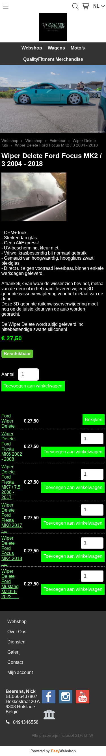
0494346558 (25, 722)
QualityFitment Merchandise (53, 59)
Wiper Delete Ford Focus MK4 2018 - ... (11, 551)
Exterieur (57, 140)
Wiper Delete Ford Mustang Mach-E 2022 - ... (10, 584)
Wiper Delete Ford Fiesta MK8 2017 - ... (11, 518)
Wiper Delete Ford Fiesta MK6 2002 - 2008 (11, 446)
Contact (15, 662)
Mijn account (20, 672)
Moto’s (78, 48)
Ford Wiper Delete (8, 420)
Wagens (56, 48)
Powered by (53, 751)
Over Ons (16, 631)
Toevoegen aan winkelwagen (73, 451)
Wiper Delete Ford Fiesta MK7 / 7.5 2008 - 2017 (10, 482)
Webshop (31, 48)
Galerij (14, 652)
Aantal (7, 374)
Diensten (16, 641)
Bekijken (93, 419)
